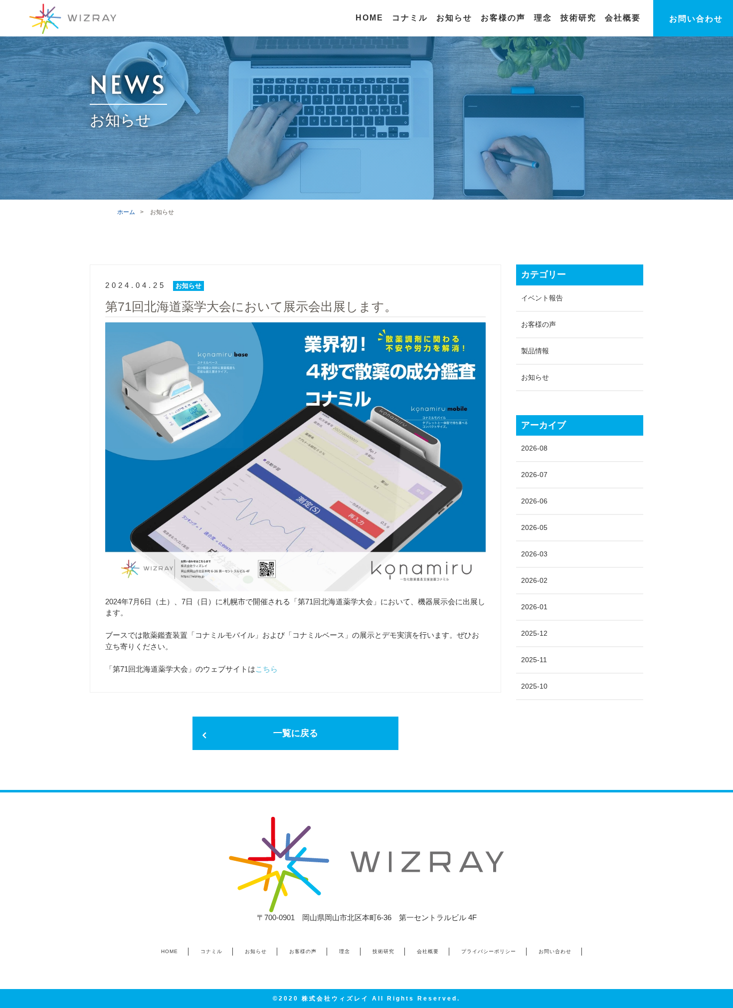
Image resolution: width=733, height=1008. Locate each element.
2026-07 (534, 475)
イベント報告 (542, 298)
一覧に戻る (295, 733)
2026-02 (534, 580)
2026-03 (534, 554)
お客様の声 (538, 324)
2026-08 (534, 448)
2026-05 (534, 527)
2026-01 (534, 607)
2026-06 (534, 501)
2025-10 (534, 686)
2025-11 (534, 660)
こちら (266, 669)
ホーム (126, 212)
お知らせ (535, 377)
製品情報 (535, 351)
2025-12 (534, 633)
